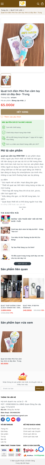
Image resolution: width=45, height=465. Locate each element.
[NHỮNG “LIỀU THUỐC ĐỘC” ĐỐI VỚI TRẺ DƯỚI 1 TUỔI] (5, 220)
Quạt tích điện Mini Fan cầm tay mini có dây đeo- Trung (11, 360)
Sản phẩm (4, 434)
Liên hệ (3, 442)
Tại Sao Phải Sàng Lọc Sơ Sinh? (22, 247)
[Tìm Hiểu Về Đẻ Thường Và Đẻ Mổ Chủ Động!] (5, 238)
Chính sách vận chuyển (31, 431)
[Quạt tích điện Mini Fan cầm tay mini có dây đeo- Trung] (11, 342)
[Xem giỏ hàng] (42, 3)
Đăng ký (39, 388)
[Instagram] (18, 419)
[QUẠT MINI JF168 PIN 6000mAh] (33, 288)
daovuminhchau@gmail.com (17, 415)
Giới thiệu (4, 431)
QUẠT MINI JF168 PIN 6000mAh (31, 307)
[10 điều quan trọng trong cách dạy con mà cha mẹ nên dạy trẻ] (5, 257)
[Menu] (2, 4)
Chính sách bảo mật (30, 437)
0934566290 (15, 412)
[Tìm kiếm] (38, 4)
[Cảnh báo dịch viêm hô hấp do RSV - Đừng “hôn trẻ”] (5, 230)
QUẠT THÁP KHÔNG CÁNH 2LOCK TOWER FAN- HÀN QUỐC (11, 307)
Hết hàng (22, 112)
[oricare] (22, 3)
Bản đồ (3, 439)
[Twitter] (8, 419)
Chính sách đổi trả (30, 434)
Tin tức (3, 437)
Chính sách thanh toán (31, 429)
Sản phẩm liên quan (14, 269)
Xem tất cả (22, 264)
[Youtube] (13, 419)
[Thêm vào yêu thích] (11, 116)
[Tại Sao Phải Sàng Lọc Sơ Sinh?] (5, 247)
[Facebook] (3, 419)
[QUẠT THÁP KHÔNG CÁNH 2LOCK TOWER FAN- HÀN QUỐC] (11, 288)
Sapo (27, 463)
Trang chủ (4, 429)
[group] (22, 44)
